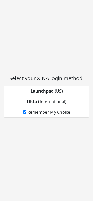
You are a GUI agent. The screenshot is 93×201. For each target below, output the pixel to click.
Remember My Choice (48, 112)
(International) (46, 101)
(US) (46, 91)
